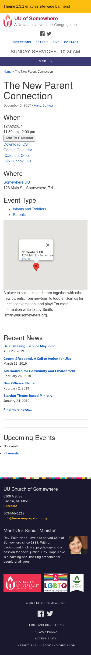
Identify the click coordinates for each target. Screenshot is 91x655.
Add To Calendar (19, 138)
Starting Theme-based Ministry (28, 395)
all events (11, 453)
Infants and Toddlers (29, 209)
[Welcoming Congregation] (56, 582)
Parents (19, 215)
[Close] (47, 245)
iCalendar (12, 156)
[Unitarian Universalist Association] (23, 582)
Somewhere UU (17, 182)
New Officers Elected (20, 383)
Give (56, 42)
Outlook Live (21, 161)
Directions (22, 42)
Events (26, 258)
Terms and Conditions (45, 625)
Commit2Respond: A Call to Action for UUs (37, 358)
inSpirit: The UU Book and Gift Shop (46, 645)
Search (42, 42)
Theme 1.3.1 (14, 6)
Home (7, 71)
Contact (71, 42)
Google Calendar (18, 150)
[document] (45, 269)
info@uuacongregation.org (25, 518)
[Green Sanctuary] (77, 582)
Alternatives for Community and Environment (39, 371)
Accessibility (46, 638)
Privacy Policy (46, 631)
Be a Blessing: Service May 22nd (30, 346)
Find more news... (18, 409)
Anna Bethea (43, 105)
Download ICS (16, 144)
